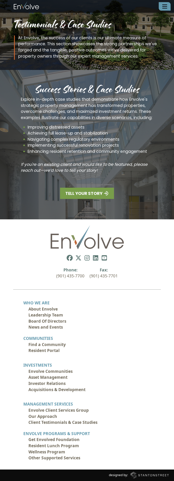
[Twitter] (78, 258)
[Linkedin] (96, 258)
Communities (38, 338)
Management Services (48, 404)
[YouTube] (104, 258)
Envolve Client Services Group (58, 410)
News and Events (45, 327)
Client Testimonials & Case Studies (62, 422)
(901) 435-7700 (70, 276)
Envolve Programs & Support (56, 433)
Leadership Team (45, 315)
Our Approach (42, 416)
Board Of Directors (47, 321)
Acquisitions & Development (57, 389)
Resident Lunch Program (53, 445)
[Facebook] (70, 258)
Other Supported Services (54, 458)
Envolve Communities (50, 371)
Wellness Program (46, 452)
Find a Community (47, 344)
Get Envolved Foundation (54, 439)
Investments (37, 365)
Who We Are (36, 303)
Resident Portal (44, 350)
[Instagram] (87, 258)
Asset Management (47, 377)
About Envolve (43, 309)
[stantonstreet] (149, 475)
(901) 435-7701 (104, 276)
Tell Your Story (84, 193)
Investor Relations (47, 383)
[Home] (21, 6)
